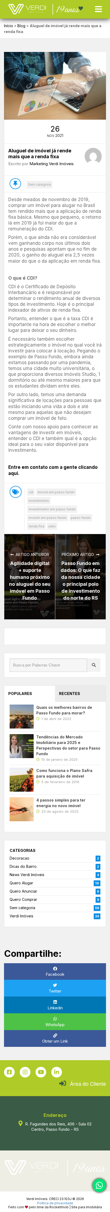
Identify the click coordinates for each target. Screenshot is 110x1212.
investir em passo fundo (48, 518)
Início (8, 25)
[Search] (93, 665)
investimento (39, 501)
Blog (21, 25)
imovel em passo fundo (56, 492)
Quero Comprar (23, 899)
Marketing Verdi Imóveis (51, 163)
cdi (31, 492)
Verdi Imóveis (21, 916)
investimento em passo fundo (52, 509)
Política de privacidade (55, 1203)
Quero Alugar (21, 883)
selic (52, 526)
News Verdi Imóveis (27, 874)
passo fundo (81, 518)
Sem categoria (39, 184)
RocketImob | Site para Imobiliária (75, 1207)
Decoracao (19, 858)
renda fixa (36, 526)
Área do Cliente (88, 1084)
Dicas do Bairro (23, 866)
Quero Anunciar (23, 891)
